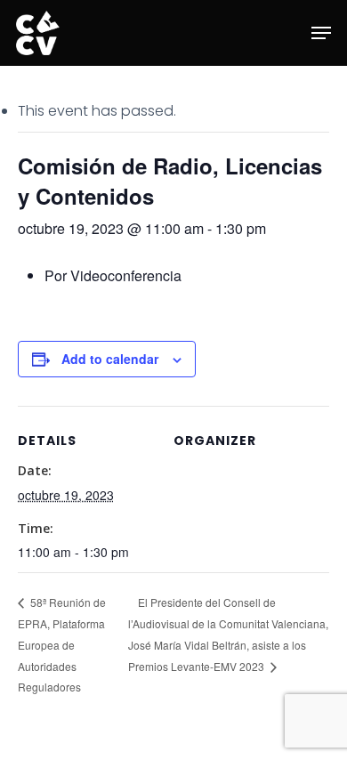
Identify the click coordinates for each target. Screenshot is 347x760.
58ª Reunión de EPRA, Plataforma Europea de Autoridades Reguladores (62, 644)
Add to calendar (109, 359)
